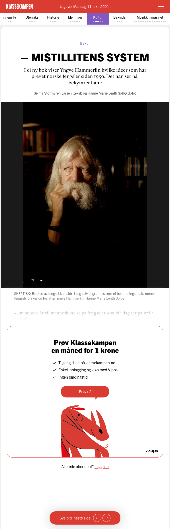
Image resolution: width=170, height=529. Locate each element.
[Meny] (161, 6)
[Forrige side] (97, 518)
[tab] (32, 19)
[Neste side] (106, 518)
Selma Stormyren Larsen (53, 93)
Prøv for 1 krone (135, 6)
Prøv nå (85, 391)
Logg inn (102, 466)
